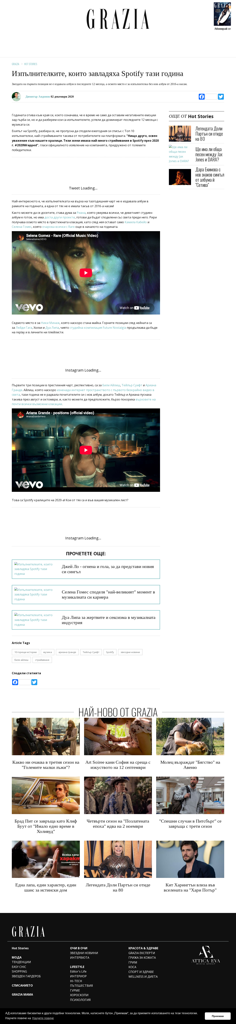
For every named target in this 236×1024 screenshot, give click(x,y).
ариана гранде (67, 652)
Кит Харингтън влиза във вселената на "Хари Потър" (190, 887)
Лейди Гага (23, 328)
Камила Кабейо (136, 222)
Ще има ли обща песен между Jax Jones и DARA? (209, 154)
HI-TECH (76, 981)
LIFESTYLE (77, 967)
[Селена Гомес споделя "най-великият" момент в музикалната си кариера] (35, 595)
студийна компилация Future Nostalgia (98, 328)
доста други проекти (59, 217)
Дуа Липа (52, 328)
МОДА (17, 957)
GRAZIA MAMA (22, 994)
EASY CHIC (19, 967)
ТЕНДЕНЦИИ (21, 962)
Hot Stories (30, 64)
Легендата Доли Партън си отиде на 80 (209, 133)
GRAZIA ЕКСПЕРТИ (142, 953)
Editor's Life (78, 971)
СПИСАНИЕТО (22, 985)
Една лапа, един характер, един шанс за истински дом (45, 887)
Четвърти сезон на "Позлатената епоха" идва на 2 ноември (118, 823)
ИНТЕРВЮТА (79, 958)
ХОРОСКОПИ (79, 995)
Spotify (110, 652)
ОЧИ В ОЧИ (78, 948)
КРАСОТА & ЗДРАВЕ (143, 948)
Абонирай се (222, 28)
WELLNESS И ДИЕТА (143, 977)
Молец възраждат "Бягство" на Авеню (190, 765)
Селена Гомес (22, 227)
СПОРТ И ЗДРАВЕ (141, 972)
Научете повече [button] (43, 1018)
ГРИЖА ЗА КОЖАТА (142, 958)
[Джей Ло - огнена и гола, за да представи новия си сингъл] (35, 569)
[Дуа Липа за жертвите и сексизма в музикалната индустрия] (35, 620)
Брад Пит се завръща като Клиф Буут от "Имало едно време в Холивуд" (46, 826)
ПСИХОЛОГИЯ (80, 1000)
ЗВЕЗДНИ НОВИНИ (84, 953)
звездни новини (130, 652)
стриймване (42, 660)
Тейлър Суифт (132, 385)
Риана (81, 213)
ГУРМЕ (75, 990)
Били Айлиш (111, 385)
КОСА (132, 967)
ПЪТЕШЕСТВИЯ (81, 986)
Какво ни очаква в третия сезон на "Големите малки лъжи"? (45, 765)
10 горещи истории (25, 652)
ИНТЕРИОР (78, 976)
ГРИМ (133, 962)
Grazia (15, 64)
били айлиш (21, 660)
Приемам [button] (218, 1016)
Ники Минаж (50, 323)
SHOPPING (19, 971)
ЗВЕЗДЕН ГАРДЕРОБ (26, 976)
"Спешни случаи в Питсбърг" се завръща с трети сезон (190, 823)
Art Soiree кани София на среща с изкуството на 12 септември (117, 765)
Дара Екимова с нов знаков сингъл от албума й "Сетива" (209, 177)
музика (47, 652)
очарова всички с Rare (58, 227)
